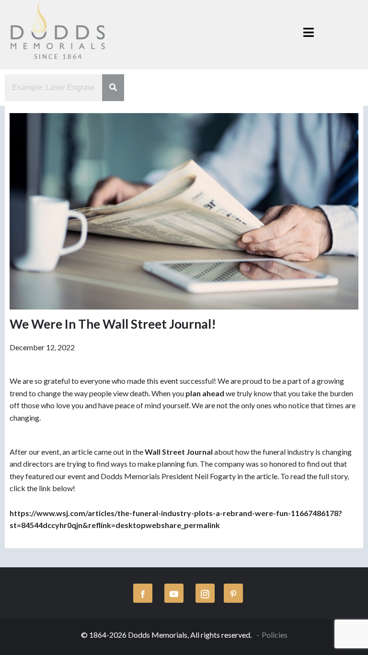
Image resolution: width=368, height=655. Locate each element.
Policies (275, 634)
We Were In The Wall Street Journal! (113, 324)
